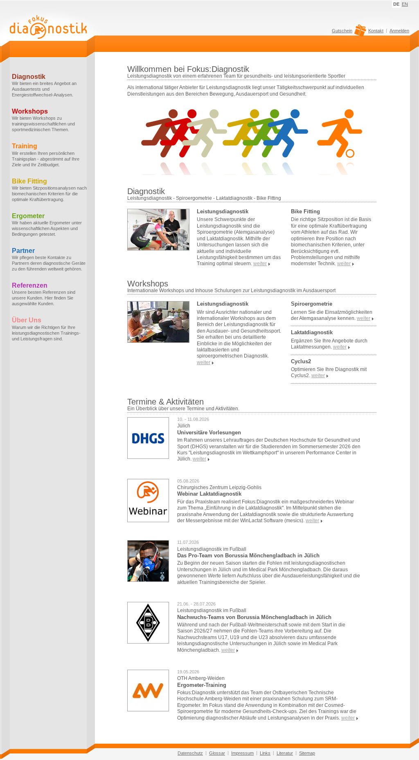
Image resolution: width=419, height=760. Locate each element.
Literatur (285, 753)
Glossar (217, 753)
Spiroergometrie (311, 304)
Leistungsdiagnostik (222, 211)
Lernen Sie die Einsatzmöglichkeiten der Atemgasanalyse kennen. (331, 315)
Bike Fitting (305, 211)
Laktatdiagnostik (312, 332)
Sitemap (307, 753)
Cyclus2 (301, 361)
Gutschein (342, 31)
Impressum (242, 753)
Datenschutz (190, 753)
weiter (199, 459)
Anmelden (399, 30)
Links (265, 753)
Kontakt (375, 30)
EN (405, 4)
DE (396, 4)
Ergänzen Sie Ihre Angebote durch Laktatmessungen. (329, 344)
